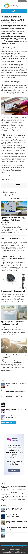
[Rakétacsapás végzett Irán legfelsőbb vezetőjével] (3, 411)
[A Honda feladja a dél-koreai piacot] (3, 404)
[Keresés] (26, 1)
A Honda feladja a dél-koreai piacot (15, 403)
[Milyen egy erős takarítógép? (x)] (14, 288)
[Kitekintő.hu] (14, 7)
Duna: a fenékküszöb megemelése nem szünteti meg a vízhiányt (16, 515)
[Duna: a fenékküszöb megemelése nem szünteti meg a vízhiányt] (3, 518)
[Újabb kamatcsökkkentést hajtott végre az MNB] (3, 524)
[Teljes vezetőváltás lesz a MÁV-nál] (3, 537)
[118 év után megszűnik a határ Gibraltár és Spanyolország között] (3, 531)
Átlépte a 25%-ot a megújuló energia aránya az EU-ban (15, 416)
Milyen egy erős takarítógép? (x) (13, 291)
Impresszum (17, 551)
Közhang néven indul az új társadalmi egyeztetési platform (13, 257)
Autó (3, 224)
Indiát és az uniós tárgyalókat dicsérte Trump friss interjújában (13, 490)
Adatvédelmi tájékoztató (7, 552)
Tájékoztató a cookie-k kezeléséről (19, 552)
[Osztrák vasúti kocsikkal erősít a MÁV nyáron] (3, 385)
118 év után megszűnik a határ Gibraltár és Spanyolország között (16, 528)
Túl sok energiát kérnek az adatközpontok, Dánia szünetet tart (15, 390)
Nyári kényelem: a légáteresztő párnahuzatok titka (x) (12, 323)
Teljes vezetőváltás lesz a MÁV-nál (15, 534)
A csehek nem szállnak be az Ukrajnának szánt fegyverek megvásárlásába (9, 193)
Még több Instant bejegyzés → (8, 422)
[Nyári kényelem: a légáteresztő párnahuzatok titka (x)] (14, 319)
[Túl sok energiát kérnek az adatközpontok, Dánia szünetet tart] (3, 391)
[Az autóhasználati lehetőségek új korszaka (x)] (14, 352)
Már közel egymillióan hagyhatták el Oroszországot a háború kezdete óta (14, 496)
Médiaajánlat (11, 551)
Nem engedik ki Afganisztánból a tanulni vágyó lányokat (13, 500)
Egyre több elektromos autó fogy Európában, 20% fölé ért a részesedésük (13, 220)
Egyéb (15, 22)
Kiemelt (5, 224)
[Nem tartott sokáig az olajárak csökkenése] (3, 398)
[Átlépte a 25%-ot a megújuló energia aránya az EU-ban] (3, 417)
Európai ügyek (5, 240)
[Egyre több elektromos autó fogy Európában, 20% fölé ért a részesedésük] (14, 215)
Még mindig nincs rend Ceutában (13, 238)
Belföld (3, 260)
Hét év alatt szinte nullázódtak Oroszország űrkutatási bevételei (12, 493)
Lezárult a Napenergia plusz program (16, 198)
